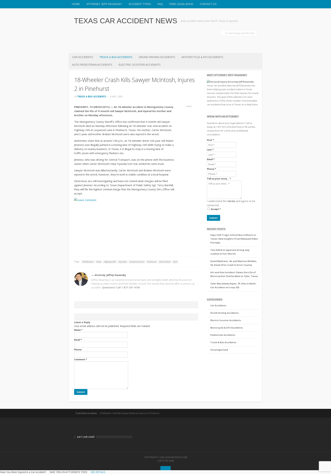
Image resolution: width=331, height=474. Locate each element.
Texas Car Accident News (125, 21)
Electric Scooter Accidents (140, 64)
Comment (80, 359)
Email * (211, 159)
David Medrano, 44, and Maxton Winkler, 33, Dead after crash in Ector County (233, 263)
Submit (213, 217)
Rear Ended (164, 261)
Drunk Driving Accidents (157, 57)
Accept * (216, 209)
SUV (175, 261)
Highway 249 (110, 261)
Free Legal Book (181, 4)
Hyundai (122, 261)
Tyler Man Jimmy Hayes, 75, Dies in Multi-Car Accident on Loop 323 (233, 285)
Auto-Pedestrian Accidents (92, 64)
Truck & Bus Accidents (115, 57)
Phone (78, 349)
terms (231, 201)
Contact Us (208, 4)
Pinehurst (151, 261)
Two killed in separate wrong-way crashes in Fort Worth (229, 251)
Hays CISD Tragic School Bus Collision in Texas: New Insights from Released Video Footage (234, 238)
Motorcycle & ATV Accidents (202, 57)
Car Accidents (82, 57)
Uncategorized (219, 349)
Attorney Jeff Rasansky (104, 4)
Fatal (99, 261)
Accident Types (140, 4)
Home (76, 4)
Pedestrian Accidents (222, 334)
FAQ (160, 4)
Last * (210, 149)
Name (78, 329)
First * (210, 140)
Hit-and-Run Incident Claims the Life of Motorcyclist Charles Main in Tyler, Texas (234, 274)
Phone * (211, 168)
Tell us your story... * (219, 178)
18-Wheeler (88, 261)
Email (78, 339)
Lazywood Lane (137, 261)
